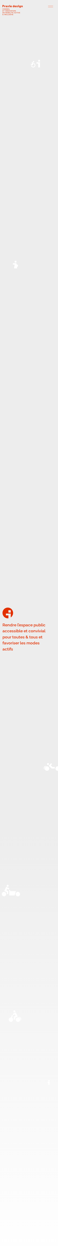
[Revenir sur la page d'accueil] (25, 11)
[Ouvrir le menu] (50, 6)
